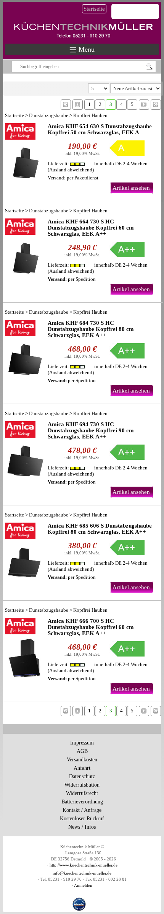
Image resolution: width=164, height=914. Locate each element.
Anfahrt (82, 768)
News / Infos (82, 827)
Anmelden (83, 885)
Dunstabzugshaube (48, 115)
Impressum (82, 743)
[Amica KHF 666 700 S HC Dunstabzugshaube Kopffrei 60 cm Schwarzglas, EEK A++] (24, 648)
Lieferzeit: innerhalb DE (98, 163)
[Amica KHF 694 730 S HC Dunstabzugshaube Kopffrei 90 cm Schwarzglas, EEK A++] (24, 451)
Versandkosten (82, 759)
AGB (82, 751)
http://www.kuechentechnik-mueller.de (83, 865)
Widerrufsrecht (82, 793)
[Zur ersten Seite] (66, 104)
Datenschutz (82, 776)
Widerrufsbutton (82, 785)
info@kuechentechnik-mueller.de (82, 873)
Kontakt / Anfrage (82, 810)
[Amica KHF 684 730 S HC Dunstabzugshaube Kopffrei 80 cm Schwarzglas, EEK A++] (24, 350)
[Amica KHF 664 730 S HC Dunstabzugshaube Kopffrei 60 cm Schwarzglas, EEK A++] (24, 248)
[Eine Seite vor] (144, 104)
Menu (86, 49)
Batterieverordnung (82, 802)
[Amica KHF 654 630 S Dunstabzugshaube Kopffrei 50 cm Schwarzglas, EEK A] (24, 153)
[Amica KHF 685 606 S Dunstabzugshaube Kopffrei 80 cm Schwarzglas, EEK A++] (24, 552)
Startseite (94, 9)
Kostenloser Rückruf (82, 818)
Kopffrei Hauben (90, 115)
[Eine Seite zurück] (77, 104)
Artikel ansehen (131, 188)
